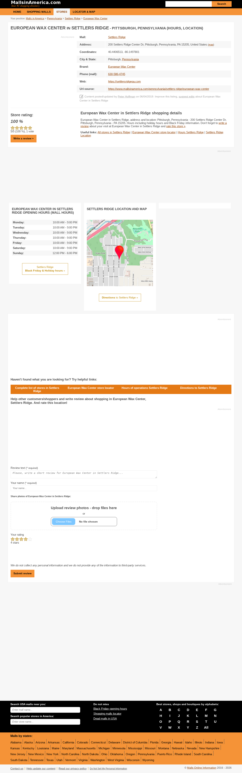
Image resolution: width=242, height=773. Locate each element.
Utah (59, 760)
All (206, 727)
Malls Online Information (201, 767)
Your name (24, 482)
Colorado (82, 742)
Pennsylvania (146, 754)
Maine (55, 748)
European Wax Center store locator (154, 132)
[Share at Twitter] (220, 27)
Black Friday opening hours (110, 708)
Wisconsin (133, 760)
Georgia (166, 742)
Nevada (191, 748)
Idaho (188, 742)
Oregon (130, 754)
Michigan (104, 748)
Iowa (220, 742)
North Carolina (70, 754)
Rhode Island (183, 754)
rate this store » (175, 126)
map (211, 44)
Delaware (114, 742)
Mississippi (135, 748)
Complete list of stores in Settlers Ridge (37, 389)
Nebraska (178, 748)
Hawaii (178, 742)
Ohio (104, 754)
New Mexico (36, 754)
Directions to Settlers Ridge (198, 387)
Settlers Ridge (117, 37)
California (68, 742)
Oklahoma (116, 754)
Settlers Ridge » (45, 268)
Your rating (17, 534)
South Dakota (18, 760)
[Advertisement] (42, 65)
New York (53, 754)
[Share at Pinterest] (228, 27)
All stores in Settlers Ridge (114, 132)
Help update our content (40, 768)
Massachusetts (86, 748)
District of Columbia (135, 742)
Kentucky (28, 748)
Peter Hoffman (126, 96)
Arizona (40, 742)
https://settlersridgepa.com (124, 81)
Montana (163, 748)
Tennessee (36, 760)
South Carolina (203, 754)
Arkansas (54, 742)
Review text (24, 467)
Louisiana (43, 748)
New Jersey (17, 754)
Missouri (150, 748)
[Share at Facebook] (212, 27)
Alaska (28, 742)
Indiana (209, 742)
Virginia (83, 760)
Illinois (198, 742)
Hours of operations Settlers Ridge (145, 387)
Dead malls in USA (105, 718)
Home (17, 11)
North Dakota (90, 754)
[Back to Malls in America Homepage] (65, 4)
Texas (50, 760)
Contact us (16, 768)
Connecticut (98, 742)
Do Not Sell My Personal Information (108, 768)
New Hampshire (209, 748)
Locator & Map (84, 11)
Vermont (70, 760)
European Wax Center (121, 66)
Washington (97, 760)
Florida (154, 742)
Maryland (68, 748)
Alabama (15, 742)
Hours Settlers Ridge (191, 132)
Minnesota (118, 748)
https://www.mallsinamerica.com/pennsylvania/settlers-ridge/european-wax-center (158, 88)
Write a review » (23, 138)
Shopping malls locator (107, 713)
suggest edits (187, 96)
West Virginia (116, 760)
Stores (61, 11)
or (84, 510)
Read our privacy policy (73, 768)
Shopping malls (39, 11)
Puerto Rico (164, 754)
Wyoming (148, 760)
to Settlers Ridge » (120, 297)
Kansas (15, 748)
